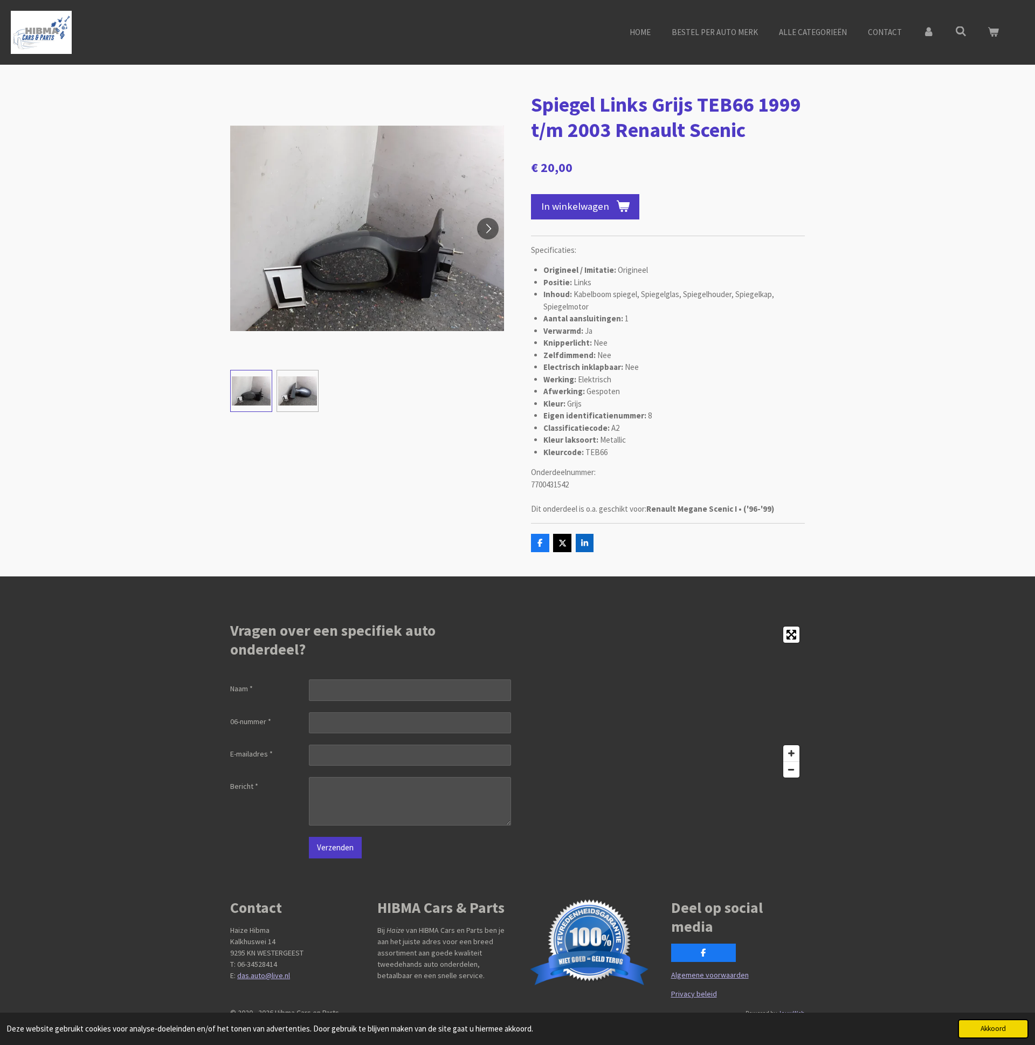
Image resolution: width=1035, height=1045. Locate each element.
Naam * (241, 688)
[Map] (664, 702)
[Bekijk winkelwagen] (993, 33)
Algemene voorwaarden (710, 975)
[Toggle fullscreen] (791, 635)
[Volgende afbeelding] (488, 228)
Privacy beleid (694, 994)
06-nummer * (250, 721)
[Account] (928, 33)
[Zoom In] (791, 753)
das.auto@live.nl (263, 975)
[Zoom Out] (791, 769)
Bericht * (244, 786)
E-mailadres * (251, 754)
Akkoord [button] (993, 1028)
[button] (251, 391)
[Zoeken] (961, 31)
